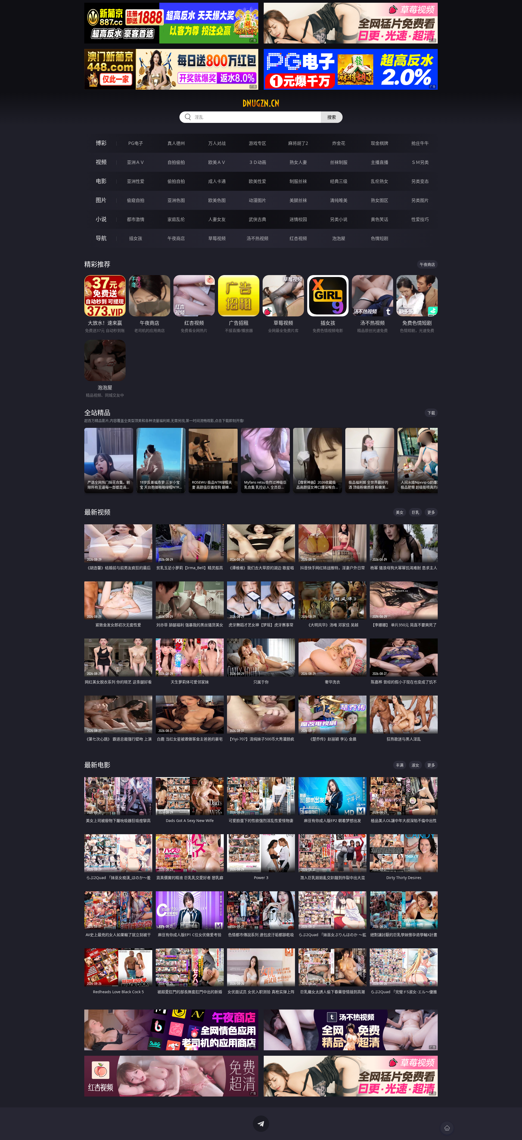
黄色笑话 (379, 219)
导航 (101, 238)
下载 (431, 412)
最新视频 (97, 511)
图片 (101, 200)
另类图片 (420, 200)
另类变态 (420, 181)
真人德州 (176, 143)
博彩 (101, 143)
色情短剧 (379, 238)
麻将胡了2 (298, 143)
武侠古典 (257, 219)
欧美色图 (217, 200)
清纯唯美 (338, 200)
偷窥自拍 (135, 200)
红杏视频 (298, 238)
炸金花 (338, 143)
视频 (101, 162)
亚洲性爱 (135, 181)
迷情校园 (298, 219)
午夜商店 (176, 238)
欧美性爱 (257, 181)
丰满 (399, 765)
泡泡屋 (338, 238)
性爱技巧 (420, 219)
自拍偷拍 (176, 162)
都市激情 (135, 219)
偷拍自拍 (176, 181)
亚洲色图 (176, 200)
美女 (399, 512)
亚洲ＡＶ (135, 162)
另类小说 (338, 219)
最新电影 (97, 764)
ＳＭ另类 (420, 162)
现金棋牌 (379, 143)
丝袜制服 (338, 162)
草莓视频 (217, 238)
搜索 (331, 117)
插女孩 (135, 238)
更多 (431, 512)
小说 (101, 219)
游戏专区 (257, 143)
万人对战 (217, 143)
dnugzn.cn (261, 103)
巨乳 (415, 512)
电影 (101, 181)
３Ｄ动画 (257, 162)
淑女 (415, 765)
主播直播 (379, 162)
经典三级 (338, 181)
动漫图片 (257, 200)
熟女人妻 (298, 162)
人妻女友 (217, 219)
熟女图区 (379, 200)
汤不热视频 (257, 238)
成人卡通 (217, 181)
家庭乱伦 (176, 219)
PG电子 (135, 143)
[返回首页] (446, 1128)
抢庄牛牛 (420, 143)
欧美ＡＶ (217, 162)
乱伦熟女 (379, 181)
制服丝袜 (298, 181)
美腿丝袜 (298, 200)
